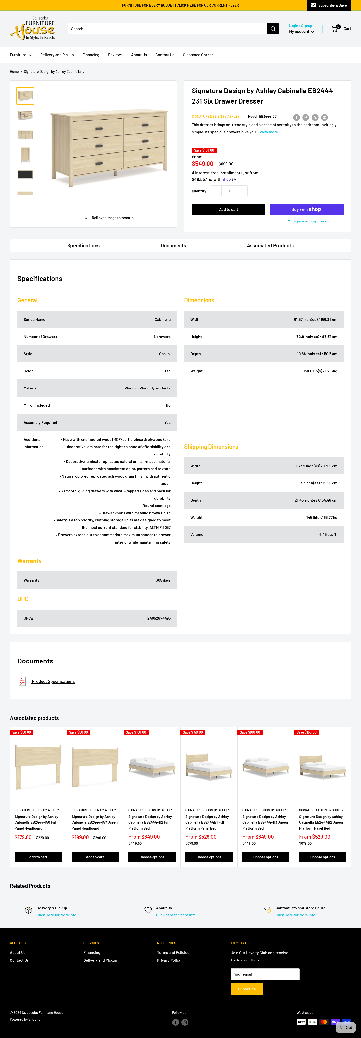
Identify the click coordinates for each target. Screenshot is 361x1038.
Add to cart (228, 209)
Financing (91, 54)
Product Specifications (53, 681)
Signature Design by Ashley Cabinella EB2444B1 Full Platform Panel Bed (207, 822)
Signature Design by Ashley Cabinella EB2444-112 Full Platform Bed (150, 822)
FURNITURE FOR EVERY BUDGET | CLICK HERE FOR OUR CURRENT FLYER (180, 5)
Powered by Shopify (25, 1019)
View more (269, 132)
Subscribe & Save (333, 5)
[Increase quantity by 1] (242, 191)
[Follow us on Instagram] (184, 1022)
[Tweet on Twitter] (315, 117)
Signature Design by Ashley (215, 116)
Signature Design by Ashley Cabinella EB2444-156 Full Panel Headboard (36, 822)
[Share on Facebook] (296, 117)
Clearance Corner (198, 54)
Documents (173, 245)
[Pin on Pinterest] (305, 117)
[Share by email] (324, 117)
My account (299, 31)
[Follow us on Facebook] (175, 1022)
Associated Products (270, 245)
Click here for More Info (176, 914)
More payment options (307, 221)
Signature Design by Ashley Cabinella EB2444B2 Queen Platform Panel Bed (321, 822)
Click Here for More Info (56, 914)
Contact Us (164, 54)
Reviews (115, 54)
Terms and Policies (173, 952)
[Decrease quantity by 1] (216, 191)
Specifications (83, 245)
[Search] (273, 28)
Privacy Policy (169, 960)
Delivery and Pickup (57, 54)
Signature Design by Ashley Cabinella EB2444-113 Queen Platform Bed (265, 822)
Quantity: (200, 190)
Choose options (152, 857)
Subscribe (247, 988)
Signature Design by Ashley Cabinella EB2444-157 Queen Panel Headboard (95, 822)
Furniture (18, 54)
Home (14, 71)
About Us (139, 54)
